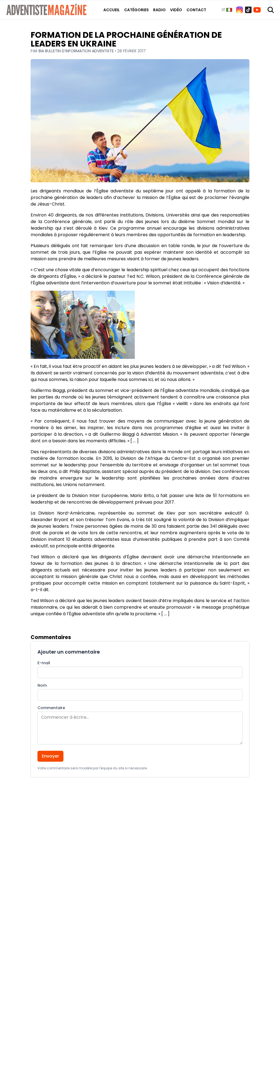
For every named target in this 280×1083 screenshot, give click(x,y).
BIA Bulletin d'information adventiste (77, 51)
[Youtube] (257, 9)
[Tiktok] (248, 9)
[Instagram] (239, 9)
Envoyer (50, 756)
